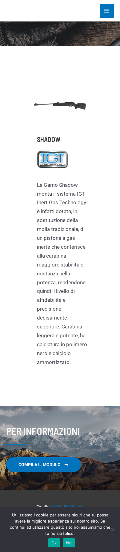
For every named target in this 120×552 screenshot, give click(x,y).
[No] (112, 530)
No (69, 542)
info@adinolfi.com (66, 506)
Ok (54, 542)
